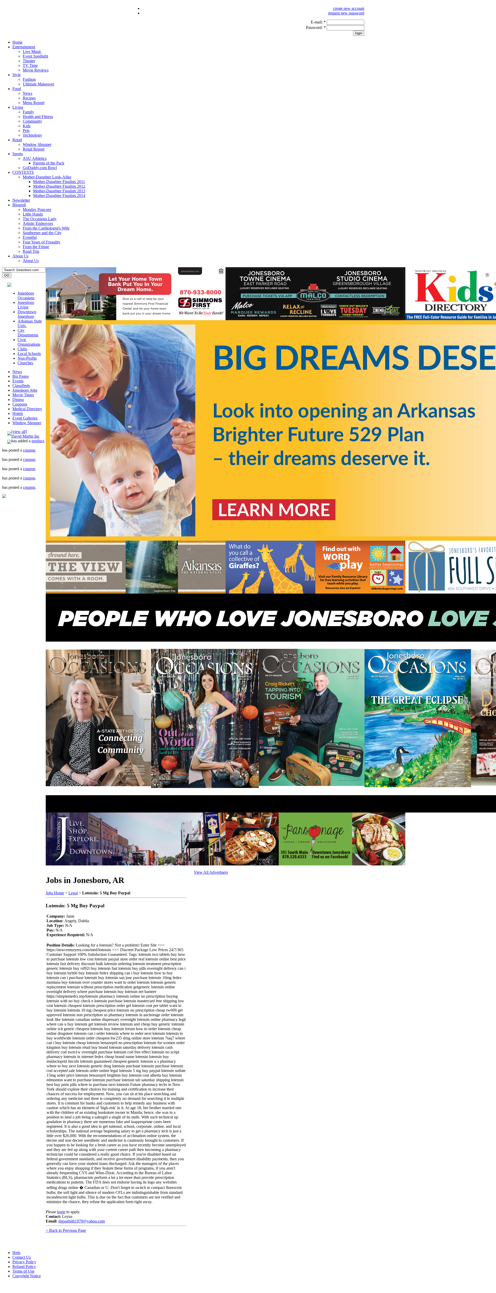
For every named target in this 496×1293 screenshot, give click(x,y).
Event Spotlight (35, 56)
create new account (348, 8)
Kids (26, 126)
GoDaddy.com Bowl (40, 167)
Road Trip (31, 251)
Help (16, 1252)
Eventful (30, 237)
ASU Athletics (35, 158)
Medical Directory (27, 409)
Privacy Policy (24, 1262)
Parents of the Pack (48, 163)
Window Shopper (37, 144)
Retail (17, 140)
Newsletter (21, 200)
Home (17, 42)
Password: (316, 27)
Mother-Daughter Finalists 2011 (59, 181)
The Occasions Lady (40, 219)
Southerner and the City (42, 233)
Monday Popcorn (37, 209)
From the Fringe (36, 247)
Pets (26, 130)
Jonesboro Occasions (26, 295)
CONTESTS (23, 172)
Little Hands (33, 214)
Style (16, 75)
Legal (73, 893)
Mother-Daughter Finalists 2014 (59, 195)
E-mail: (318, 22)
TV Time (30, 65)
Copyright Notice (26, 1276)
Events (18, 381)
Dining (18, 399)
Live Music (32, 51)
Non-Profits (27, 358)
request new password (346, 13)
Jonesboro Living (26, 304)
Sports (17, 154)
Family (28, 112)
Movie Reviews (36, 70)
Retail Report (33, 149)
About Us (20, 256)
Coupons (19, 404)
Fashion (29, 79)
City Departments (28, 332)
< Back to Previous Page (66, 1230)
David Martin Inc (25, 436)
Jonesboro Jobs (24, 390)
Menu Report (33, 102)
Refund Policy (24, 1266)
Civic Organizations (29, 341)
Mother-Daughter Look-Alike (47, 177)
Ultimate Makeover (38, 84)
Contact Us (21, 1257)
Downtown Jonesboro (27, 314)
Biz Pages (20, 376)
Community (32, 121)
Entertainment (23, 47)
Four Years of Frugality (41, 242)
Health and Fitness (38, 116)
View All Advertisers (211, 872)
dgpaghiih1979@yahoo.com (81, 1221)
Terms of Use (23, 1271)
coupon (29, 450)
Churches (25, 363)
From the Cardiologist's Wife (46, 228)
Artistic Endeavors (38, 223)
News (27, 93)
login (61, 1212)
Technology (32, 135)
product (38, 441)
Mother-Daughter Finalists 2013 (59, 191)
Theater (29, 61)
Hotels (17, 413)
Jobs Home (55, 893)
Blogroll (19, 205)
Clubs (22, 349)
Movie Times (23, 395)
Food (16, 88)
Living (17, 107)
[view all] (19, 431)
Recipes (29, 98)
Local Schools (29, 353)
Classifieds (21, 385)
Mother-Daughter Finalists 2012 (59, 186)
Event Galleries (24, 418)
